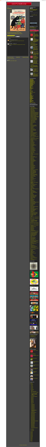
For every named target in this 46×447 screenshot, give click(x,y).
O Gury (31, 216)
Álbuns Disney (31, 109)
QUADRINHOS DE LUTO (32, 43)
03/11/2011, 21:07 (15, 43)
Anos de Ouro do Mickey (32, 117)
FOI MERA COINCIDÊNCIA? (35, 38)
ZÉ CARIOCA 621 (32, 411)
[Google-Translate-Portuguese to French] (32, 13)
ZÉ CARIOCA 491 (32, 408)
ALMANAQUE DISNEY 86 (33, 412)
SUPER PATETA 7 (33, 425)
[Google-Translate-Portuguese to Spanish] (34, 14)
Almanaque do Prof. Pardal (33, 115)
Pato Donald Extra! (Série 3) (33, 234)
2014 (31, 433)
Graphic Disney (31, 183)
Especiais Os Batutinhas (32, 172)
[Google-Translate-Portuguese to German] (33, 13)
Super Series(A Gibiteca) (32, 241)
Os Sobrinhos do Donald (32, 226)
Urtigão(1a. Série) (32, 251)
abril (31, 385)
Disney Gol (31, 146)
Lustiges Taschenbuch (32, 191)
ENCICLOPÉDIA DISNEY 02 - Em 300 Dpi (35, 368)
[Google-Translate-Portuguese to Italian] (34, 13)
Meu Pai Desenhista (32, 203)
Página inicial (18, 57)
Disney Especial (32, 144)
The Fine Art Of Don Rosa (32, 243)
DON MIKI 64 (32, 397)
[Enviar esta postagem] (15, 36)
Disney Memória (32, 149)
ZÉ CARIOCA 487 (32, 406)
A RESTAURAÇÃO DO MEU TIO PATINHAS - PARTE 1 (35, 47)
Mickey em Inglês (32, 207)
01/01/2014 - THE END (35, 350)
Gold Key (31, 181)
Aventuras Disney (32, 121)
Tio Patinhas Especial (32, 249)
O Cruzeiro (31, 215)
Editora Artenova (32, 161)
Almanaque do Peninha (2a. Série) (33, 114)
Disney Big (31, 141)
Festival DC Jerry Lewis (32, 178)
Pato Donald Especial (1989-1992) (33, 232)
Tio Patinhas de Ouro (32, 247)
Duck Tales (31, 154)
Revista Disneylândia (32, 237)
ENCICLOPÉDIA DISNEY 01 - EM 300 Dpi (35, 68)
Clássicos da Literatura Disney (33, 132)
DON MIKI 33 (32, 400)
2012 (31, 431)
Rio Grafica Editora (32, 238)
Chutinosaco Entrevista (32, 129)
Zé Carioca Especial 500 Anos (33, 257)
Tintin (31, 244)
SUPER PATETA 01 (33, 413)
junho (31, 387)
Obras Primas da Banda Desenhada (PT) (34, 222)
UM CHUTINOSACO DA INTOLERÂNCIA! (35, 56)
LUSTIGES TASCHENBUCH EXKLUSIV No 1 (34, 410)
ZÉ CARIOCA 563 (32, 409)
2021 (31, 439)
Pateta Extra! (31, 227)
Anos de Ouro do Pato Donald (33, 118)
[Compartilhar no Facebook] (18, 36)
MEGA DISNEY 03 (35, 358)
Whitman (31, 254)
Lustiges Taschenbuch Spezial (33, 192)
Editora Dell (31, 163)
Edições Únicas (32, 159)
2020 (31, 438)
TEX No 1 (32, 390)
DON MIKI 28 (32, 401)
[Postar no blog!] (17, 36)
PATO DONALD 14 (33, 395)
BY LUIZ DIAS (10, 43)
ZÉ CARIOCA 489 (32, 407)
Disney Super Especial (32, 150)
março (31, 384)
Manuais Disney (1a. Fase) (33, 195)
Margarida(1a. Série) (32, 197)
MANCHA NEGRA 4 (33, 419)
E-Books (31, 155)
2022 (31, 440)
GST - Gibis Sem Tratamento (33, 184)
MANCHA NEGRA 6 (33, 422)
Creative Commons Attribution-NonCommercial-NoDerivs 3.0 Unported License (33, 9)
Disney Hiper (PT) (32, 147)
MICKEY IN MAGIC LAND (33, 391)
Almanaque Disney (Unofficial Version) (34, 112)
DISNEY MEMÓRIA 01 (35, 378)
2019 (31, 437)
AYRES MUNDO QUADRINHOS (33, 335)
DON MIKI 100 (32, 402)
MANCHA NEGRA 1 (33, 417)
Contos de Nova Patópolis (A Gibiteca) (34, 138)
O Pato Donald (31, 219)
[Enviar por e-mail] (16, 36)
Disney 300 (31, 140)
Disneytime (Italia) (32, 152)
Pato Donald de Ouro (32, 230)
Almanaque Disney (32, 111)
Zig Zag (31, 258)
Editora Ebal (31, 164)
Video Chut (31, 252)
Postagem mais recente (10, 57)
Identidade (31, 186)
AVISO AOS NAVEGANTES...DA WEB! (35, 355)
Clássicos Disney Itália (32, 133)
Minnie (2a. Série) (32, 210)
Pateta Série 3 (31, 229)
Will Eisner (31, 255)
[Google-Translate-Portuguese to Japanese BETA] (35, 13)
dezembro (32, 430)
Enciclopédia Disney (32, 167)
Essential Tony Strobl (32, 176)
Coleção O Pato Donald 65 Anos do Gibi (34, 136)
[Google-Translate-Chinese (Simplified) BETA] (31, 13)
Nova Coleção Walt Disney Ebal (33, 213)
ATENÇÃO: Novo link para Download (11, 35)
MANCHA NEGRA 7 (33, 423)
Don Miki (31, 153)
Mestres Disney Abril (32, 201)
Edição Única (31, 158)
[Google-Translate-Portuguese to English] (36, 13)
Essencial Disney (32, 175)
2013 (31, 432)
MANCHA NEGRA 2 (33, 418)
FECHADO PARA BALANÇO (35, 371)
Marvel (31, 198)
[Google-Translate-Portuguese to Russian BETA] (37, 13)
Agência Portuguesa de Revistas (33, 108)
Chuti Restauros (32, 126)
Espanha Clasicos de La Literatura (33, 169)
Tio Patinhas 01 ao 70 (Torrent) (33, 246)
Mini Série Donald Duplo (32, 209)
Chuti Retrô (31, 127)
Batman (31, 123)
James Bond (31, 187)
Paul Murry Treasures (32, 235)
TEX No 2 (32, 403)
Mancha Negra (31, 194)
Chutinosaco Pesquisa (32, 130)
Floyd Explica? (31, 179)
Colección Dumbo (32, 137)
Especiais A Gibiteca (32, 170)
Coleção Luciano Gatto (32, 135)
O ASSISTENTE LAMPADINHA (34, 396)
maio (31, 386)
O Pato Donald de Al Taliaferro (33, 220)
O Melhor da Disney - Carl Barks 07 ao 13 (34, 218)
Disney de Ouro (31, 143)
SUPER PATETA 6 (33, 424)
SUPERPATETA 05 (33, 416)
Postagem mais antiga (25, 57)
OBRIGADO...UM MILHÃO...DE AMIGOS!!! (35, 60)
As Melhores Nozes (32, 120)
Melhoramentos (31, 200)
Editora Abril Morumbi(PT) (32, 160)
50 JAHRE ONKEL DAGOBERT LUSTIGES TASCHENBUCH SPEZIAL (34, 394)
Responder (10, 41)
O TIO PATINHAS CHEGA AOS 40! (33, 65)
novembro (32, 429)
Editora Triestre (31, 166)
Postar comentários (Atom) (11, 58)
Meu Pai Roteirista (32, 204)
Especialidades (31, 173)
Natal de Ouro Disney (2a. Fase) (33, 212)
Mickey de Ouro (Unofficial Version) (33, 206)
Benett (31, 124)
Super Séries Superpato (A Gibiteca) (34, 240)
